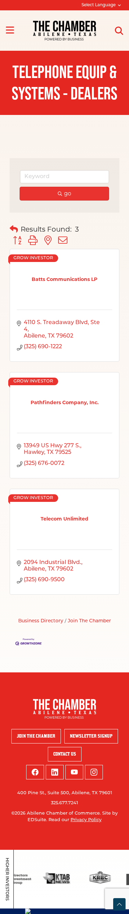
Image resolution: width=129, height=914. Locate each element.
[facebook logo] (35, 772)
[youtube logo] (74, 772)
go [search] (67, 193)
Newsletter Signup (91, 736)
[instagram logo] (94, 772)
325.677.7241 (64, 803)
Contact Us (64, 754)
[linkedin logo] (55, 772)
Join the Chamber (36, 736)
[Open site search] (119, 30)
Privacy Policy (86, 820)
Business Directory (40, 621)
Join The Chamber (89, 621)
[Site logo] (64, 30)
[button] (14, 229)
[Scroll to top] (119, 904)
